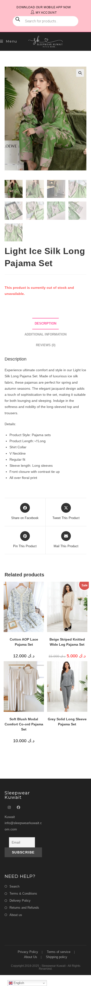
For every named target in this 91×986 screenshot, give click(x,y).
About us (15, 915)
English (18, 983)
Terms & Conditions (23, 893)
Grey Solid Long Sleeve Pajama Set (67, 721)
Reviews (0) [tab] (45, 345)
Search (14, 886)
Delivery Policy (20, 900)
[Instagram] (9, 807)
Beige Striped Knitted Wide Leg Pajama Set (67, 641)
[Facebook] (18, 807)
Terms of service (58, 952)
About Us (30, 957)
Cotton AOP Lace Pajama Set (24, 641)
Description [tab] (45, 323)
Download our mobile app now (44, 7)
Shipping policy (56, 957)
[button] (80, 73)
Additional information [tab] (45, 334)
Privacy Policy (28, 952)
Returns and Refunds (24, 907)
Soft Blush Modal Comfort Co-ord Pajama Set (24, 724)
